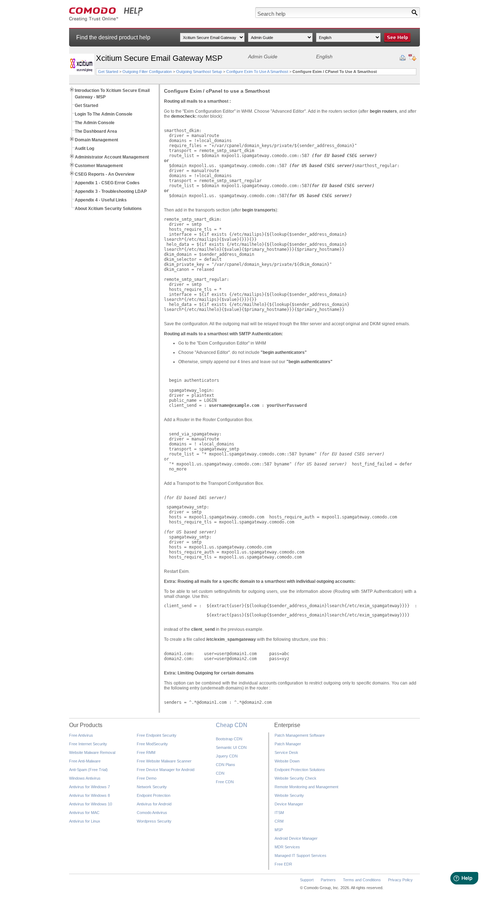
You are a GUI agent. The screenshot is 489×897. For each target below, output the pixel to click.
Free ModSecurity (152, 744)
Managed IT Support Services (300, 855)
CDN (220, 773)
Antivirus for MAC (84, 812)
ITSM (279, 812)
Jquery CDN (227, 756)
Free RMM (146, 752)
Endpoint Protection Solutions (300, 769)
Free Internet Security (88, 744)
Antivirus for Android (154, 804)
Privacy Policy (400, 880)
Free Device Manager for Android (165, 769)
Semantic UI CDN (231, 747)
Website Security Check (295, 778)
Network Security (152, 787)
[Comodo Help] (106, 20)
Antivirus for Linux (84, 821)
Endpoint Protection (153, 795)
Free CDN (225, 782)
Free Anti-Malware (85, 761)
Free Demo (146, 778)
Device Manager (289, 804)
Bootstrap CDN (229, 739)
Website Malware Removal (92, 752)
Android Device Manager (296, 838)
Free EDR (283, 864)
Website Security (289, 795)
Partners (328, 880)
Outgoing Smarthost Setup (199, 71)
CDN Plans (225, 764)
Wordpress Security (154, 821)
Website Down (287, 761)
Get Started (108, 71)
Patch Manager (288, 744)
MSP (279, 830)
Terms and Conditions (362, 880)
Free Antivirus (81, 735)
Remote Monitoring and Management (306, 787)
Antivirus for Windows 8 (89, 795)
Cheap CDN (231, 725)
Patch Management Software (300, 735)
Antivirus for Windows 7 (89, 787)
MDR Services (287, 847)
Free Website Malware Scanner (164, 761)
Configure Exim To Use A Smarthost (257, 71)
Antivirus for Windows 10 (90, 804)
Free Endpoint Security (156, 735)
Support (307, 880)
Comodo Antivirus (152, 812)
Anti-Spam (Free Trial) (88, 769)
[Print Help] (403, 58)
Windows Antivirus (85, 778)
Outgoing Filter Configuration (147, 71)
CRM (279, 821)
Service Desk (286, 752)
